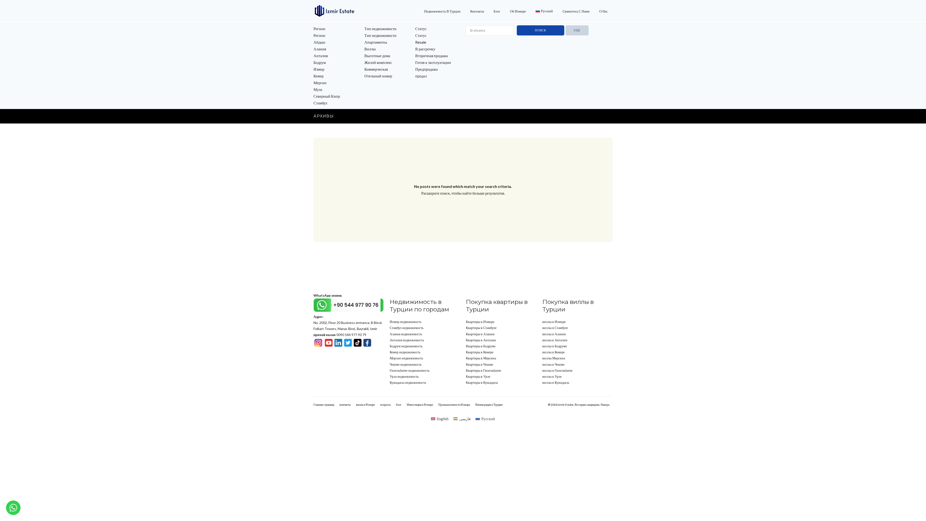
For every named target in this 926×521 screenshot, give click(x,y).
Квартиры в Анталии (481, 340)
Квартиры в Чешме (479, 364)
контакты (477, 11)
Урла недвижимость (404, 376)
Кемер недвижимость (405, 352)
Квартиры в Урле (478, 376)
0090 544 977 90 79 (339, 335)
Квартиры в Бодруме (481, 346)
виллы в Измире (554, 322)
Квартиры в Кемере (479, 352)
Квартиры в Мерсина (481, 358)
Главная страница (323, 404)
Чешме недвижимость (406, 364)
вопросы (385, 404)
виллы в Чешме (553, 364)
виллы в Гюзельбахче (557, 370)
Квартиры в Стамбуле (481, 328)
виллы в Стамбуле (555, 328)
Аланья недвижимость (406, 334)
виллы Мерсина (553, 358)
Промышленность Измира (454, 404)
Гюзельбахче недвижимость (409, 370)
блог (497, 11)
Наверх (605, 404)
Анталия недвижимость (407, 340)
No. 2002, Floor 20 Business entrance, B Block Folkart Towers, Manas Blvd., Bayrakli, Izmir (347, 323)
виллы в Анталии (554, 340)
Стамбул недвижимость (406, 328)
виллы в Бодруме (554, 346)
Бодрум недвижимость (406, 346)
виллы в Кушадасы (555, 382)
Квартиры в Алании (480, 334)
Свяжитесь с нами (576, 11)
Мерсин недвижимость (406, 358)
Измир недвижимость (405, 322)
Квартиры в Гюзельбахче (483, 370)
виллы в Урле (552, 376)
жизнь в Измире (365, 404)
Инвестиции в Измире (420, 404)
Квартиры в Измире (480, 322)
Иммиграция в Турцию (489, 404)
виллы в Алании (554, 334)
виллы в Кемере (553, 352)
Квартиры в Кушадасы (482, 382)
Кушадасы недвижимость (408, 382)
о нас (603, 11)
